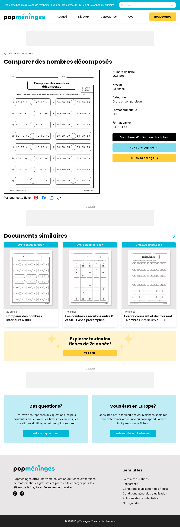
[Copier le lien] (59, 198)
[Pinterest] (36, 198)
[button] (87, 17)
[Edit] (171, 235)
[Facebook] (44, 198)
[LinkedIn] (51, 198)
